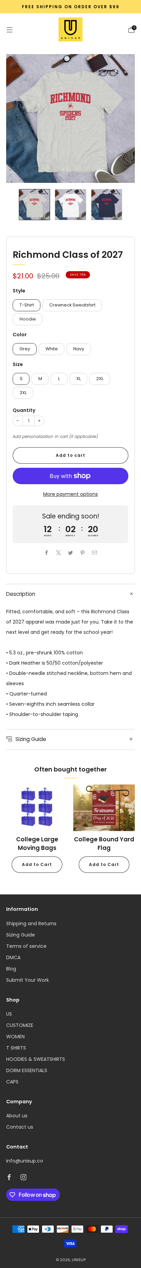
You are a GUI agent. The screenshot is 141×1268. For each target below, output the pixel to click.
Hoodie (28, 319)
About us (16, 1115)
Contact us (19, 1126)
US (9, 1013)
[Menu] (9, 29)
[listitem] (70, 7)
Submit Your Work (27, 980)
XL (78, 378)
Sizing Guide (20, 934)
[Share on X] (58, 552)
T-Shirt (27, 305)
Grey (25, 349)
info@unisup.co (24, 1160)
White (52, 349)
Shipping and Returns (31, 923)
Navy (78, 349)
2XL (99, 378)
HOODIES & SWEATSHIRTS (35, 1059)
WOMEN (15, 1036)
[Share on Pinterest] (82, 552)
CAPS (12, 1081)
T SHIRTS (16, 1047)
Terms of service (26, 946)
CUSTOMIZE (19, 1025)
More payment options (70, 494)
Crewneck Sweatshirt (72, 305)
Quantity (24, 410)
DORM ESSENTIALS (26, 1070)
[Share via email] (94, 552)
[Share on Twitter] (70, 552)
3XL (23, 393)
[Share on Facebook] (46, 552)
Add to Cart (37, 864)
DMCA (13, 957)
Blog (11, 968)
